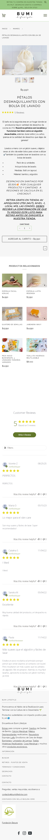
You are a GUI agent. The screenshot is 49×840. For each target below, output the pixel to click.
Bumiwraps (7, 741)
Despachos (7, 771)
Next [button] (42, 60)
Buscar (5, 758)
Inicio (4, 29)
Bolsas (5, 728)
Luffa (12, 737)
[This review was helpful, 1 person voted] (39, 686)
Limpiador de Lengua (22, 741)
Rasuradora (34, 734)
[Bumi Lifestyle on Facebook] (19, 834)
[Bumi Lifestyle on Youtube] (30, 834)
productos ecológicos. (17, 747)
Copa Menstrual (31, 744)
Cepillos (32, 728)
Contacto (6, 776)
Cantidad (24, 224)
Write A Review (24, 435)
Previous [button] (6, 60)
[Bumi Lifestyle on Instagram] (24, 834)
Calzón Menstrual (19, 731)
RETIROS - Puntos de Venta (15, 762)
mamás (16, 29)
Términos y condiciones (13, 767)
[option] (24, 60)
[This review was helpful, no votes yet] (39, 494)
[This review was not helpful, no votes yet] (44, 494)
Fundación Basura (10, 823)
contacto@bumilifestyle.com (14, 794)
